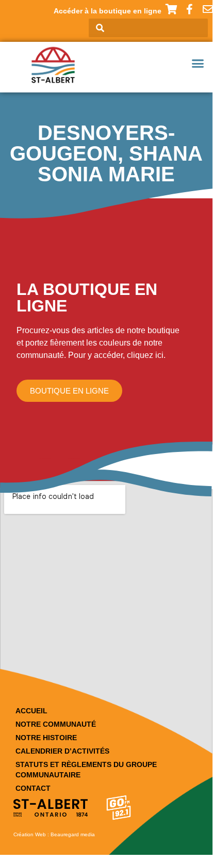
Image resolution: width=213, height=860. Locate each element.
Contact (33, 788)
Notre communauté (55, 724)
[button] (198, 63)
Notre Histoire (46, 737)
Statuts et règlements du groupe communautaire (86, 769)
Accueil (31, 711)
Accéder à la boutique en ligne (107, 11)
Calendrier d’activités (62, 751)
